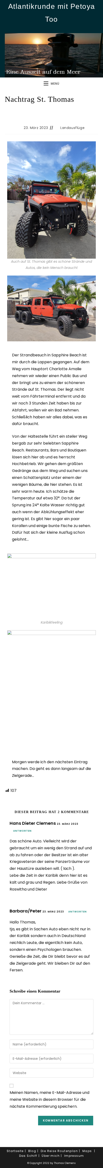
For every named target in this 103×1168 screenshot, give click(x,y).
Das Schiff (28, 1156)
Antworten (22, 831)
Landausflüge (72, 127)
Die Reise (49, 1151)
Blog (32, 1151)
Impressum (74, 1156)
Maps (87, 1151)
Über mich (51, 1156)
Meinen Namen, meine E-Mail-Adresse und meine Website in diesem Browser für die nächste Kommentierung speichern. (49, 1099)
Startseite (15, 1151)
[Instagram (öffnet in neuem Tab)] (51, 29)
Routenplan (67, 1151)
